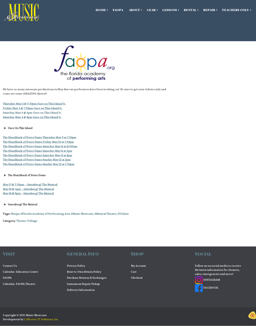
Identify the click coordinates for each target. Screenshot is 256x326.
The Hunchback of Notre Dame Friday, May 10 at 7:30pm (38, 142)
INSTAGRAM (211, 279)
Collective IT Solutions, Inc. (41, 319)
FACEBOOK (210, 287)
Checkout (137, 277)
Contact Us (10, 265)
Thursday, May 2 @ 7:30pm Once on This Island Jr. (34, 103)
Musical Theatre (106, 213)
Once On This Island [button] (20, 128)
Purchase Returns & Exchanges (86, 277)
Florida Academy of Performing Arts (46, 213)
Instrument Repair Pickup (83, 284)
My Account (138, 265)
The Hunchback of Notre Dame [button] (27, 175)
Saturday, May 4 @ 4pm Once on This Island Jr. (32, 112)
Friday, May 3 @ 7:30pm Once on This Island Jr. (32, 108)
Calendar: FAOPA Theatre (19, 284)
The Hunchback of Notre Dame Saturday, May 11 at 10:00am (40, 146)
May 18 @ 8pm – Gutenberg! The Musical (28, 193)
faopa (15, 213)
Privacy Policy (76, 265)
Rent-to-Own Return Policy (84, 271)
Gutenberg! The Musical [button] (22, 204)
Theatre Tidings (26, 221)
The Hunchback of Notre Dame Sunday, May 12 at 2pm (37, 159)
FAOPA (7, 277)
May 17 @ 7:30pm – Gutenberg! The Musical (30, 184)
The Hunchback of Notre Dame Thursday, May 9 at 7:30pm (39, 137)
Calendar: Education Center (20, 271)
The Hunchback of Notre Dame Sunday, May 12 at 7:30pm (38, 164)
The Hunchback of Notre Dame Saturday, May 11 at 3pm (37, 151)
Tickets (124, 213)
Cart (133, 271)
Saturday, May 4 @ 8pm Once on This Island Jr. (32, 117)
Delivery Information (81, 290)
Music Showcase (83, 213)
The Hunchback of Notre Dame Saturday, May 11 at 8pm (37, 155)
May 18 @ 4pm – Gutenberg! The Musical (28, 189)
